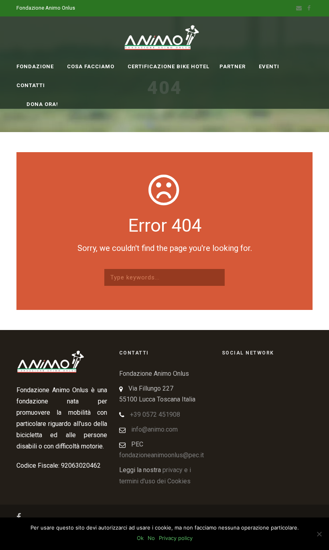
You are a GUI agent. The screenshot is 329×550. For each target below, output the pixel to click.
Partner (232, 66)
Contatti (30, 85)
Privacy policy (176, 538)
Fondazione (35, 66)
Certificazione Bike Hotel (168, 66)
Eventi (269, 66)
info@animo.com (154, 429)
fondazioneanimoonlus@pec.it (161, 455)
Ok (140, 538)
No (151, 538)
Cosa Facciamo (90, 66)
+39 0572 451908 (155, 414)
